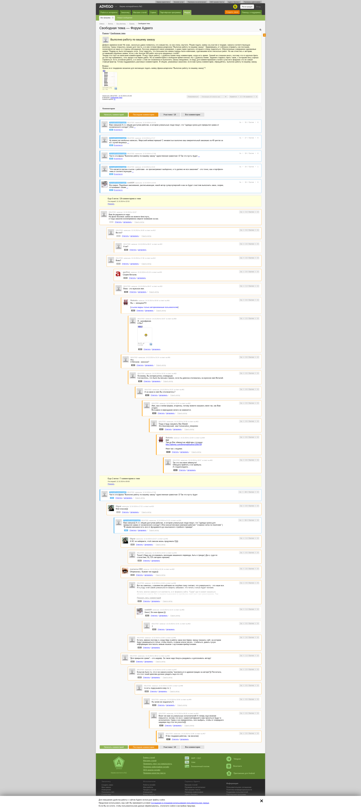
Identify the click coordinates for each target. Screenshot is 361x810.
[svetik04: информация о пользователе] (104, 184)
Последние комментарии (143, 115)
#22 (118, 236)
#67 (168, 739)
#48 (139, 677)
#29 (118, 512)
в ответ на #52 (185, 624)
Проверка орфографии (252, 2)
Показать (111, 204)
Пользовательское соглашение (238, 787)
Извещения (106, 790)
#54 (154, 705)
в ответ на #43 (171, 553)
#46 (132, 575)
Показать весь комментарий (149, 598)
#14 (111, 190)
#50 (139, 601)
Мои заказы (106, 787)
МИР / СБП (196, 758)
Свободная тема (117, 33)
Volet (193, 762)
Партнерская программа (236, 794)
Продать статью (149, 790)
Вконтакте (237, 766)
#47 (132, 661)
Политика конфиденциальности (239, 790)
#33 (118, 264)
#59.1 (140, 326)
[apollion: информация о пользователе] (118, 274)
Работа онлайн (149, 785)
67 (114, 99)
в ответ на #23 (149, 506)
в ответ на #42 (163, 539)
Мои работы (148, 787)
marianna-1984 (136, 569)
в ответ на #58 (171, 319)
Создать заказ (232, 12)
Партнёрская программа (170, 12)
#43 (132, 544)
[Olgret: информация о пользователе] (111, 508)
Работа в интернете (109, 12)
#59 (140, 349)
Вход (258, 7)
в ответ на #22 (157, 244)
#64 (161, 429)
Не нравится (247, 96)
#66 (175, 470)
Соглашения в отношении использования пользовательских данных (180, 803)
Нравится (233, 96)
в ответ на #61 (179, 389)
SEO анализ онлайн (151, 770)
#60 (133, 365)
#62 (147, 395)
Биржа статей (149, 757)
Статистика (106, 794)
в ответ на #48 (178, 686)
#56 (126, 292)
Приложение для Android (244, 773)
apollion (126, 272)
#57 (161, 725)
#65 (168, 452)
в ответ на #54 (193, 713)
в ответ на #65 (207, 460)
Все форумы (106, 18)
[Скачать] (116, 88)
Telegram (237, 759)
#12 (111, 222)
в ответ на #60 (171, 373)
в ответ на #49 (186, 699)
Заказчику (125, 12)
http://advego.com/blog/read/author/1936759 (184, 444)
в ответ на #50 (179, 610)
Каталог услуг (179, 2)
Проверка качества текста (154, 773)
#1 (104, 71)
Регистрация (247, 7)
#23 (111, 158)
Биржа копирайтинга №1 (131, 6)
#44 (139, 560)
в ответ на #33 (157, 272)
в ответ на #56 (164, 300)
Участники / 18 (169, 115)
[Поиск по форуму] (260, 29)
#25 (111, 145)
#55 (126, 250)
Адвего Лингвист (234, 2)
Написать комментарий (114, 115)
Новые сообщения (124, 18)
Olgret (118, 506)
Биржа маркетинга (163, 2)
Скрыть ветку (139, 222)
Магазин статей (140, 12)
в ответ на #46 (171, 583)
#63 (154, 413)
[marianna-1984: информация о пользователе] (125, 571)
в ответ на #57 (200, 733)
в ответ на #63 (193, 421)
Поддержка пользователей (237, 792)
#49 (146, 691)
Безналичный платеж (200, 766)
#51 (139, 647)
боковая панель (264, 35)
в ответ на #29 (176, 520)
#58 (133, 310)
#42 (111, 130)
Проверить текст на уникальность (157, 764)
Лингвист (191, 794)
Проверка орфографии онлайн (156, 767)
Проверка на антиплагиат (197, 2)
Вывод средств (149, 794)
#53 (154, 629)
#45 (125, 278)
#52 (147, 615)
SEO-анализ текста (217, 2)
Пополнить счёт (108, 792)
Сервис (153, 12)
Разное (105, 33)
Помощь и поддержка (251, 12)
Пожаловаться (193, 96)
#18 (111, 174)
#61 (140, 381)
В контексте (118, 130)
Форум (187, 12)
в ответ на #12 (150, 230)
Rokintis (134, 300)
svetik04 (130, 183)
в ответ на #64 (199, 438)
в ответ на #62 (185, 403)
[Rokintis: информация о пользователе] (125, 302)
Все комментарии (192, 115)
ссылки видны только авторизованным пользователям (154, 307)
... (135, 127)
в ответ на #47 (171, 670)
